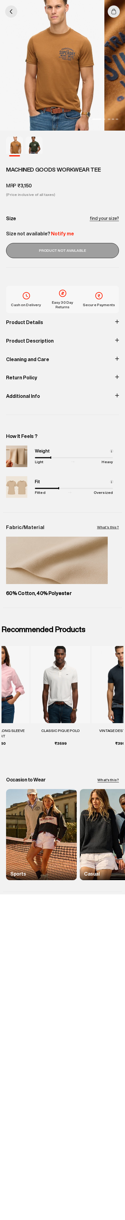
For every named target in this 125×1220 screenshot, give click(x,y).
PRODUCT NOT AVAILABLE (62, 250)
